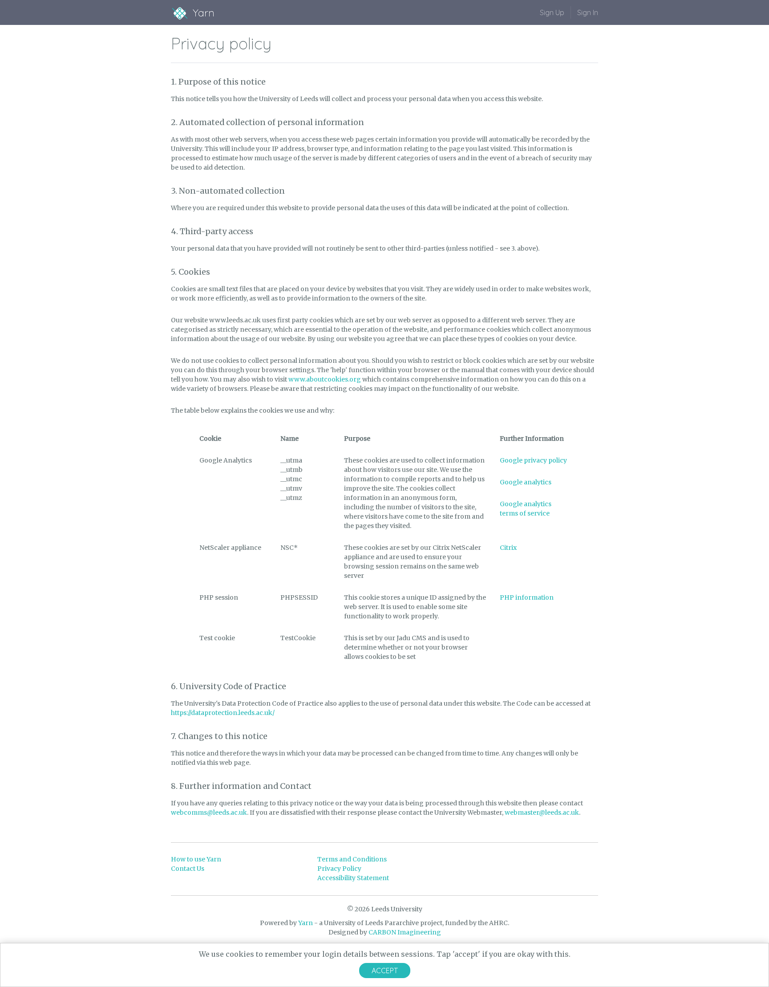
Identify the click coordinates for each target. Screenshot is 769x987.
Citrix (508, 548)
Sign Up (552, 12)
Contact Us (187, 869)
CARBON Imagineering (404, 932)
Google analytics (525, 482)
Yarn (305, 923)
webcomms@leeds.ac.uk (209, 812)
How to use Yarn (196, 859)
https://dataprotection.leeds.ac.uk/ (223, 713)
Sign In (587, 12)
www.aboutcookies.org (324, 379)
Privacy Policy (339, 869)
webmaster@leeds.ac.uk (542, 812)
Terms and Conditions (352, 859)
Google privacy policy (533, 460)
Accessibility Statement (353, 878)
